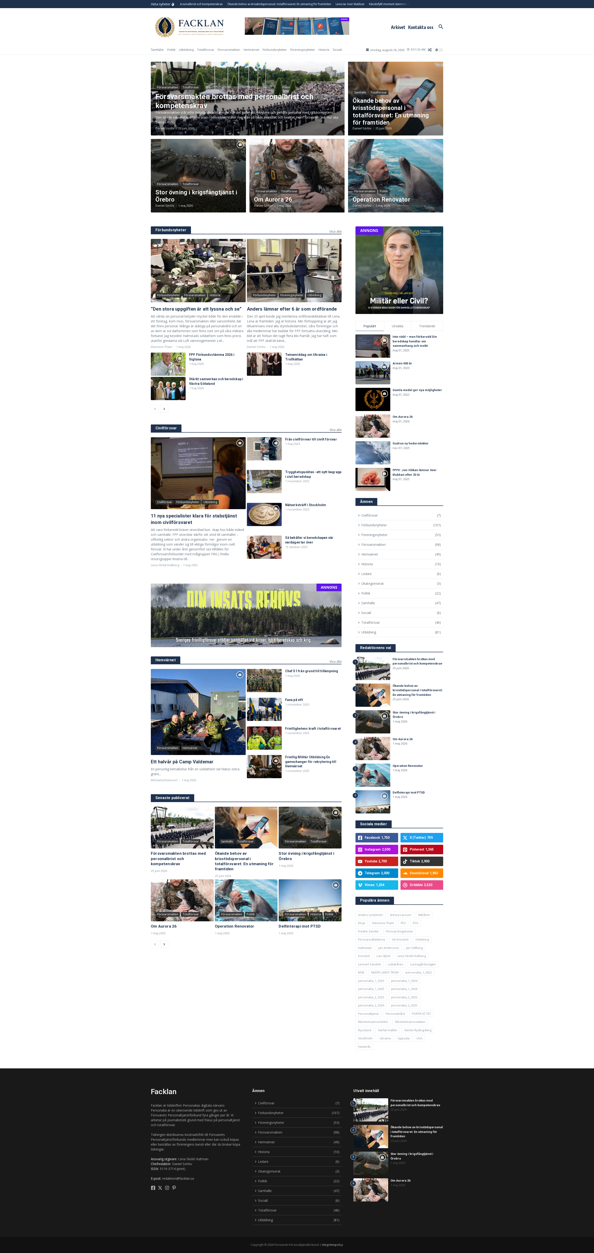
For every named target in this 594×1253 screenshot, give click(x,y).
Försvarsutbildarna (371, 939)
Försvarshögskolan (399, 931)
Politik (171, 49)
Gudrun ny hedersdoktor (411, 443)
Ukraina (385, 1038)
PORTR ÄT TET (421, 1014)
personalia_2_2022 (371, 997)
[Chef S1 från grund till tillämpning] (264, 680)
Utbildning (186, 49)
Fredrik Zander (368, 931)
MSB (361, 972)
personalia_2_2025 (404, 1005)
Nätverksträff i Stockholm (305, 505)
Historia (324, 49)
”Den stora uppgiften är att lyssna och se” (196, 309)
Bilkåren (424, 915)
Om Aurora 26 (273, 199)
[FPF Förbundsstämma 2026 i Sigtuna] (168, 364)
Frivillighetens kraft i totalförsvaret (313, 728)
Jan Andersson (388, 948)
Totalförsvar (205, 49)
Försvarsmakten (229, 49)
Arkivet (398, 27)
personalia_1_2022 (419, 972)
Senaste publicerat (172, 798)
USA (419, 1038)
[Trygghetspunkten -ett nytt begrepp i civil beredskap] (264, 481)
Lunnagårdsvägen (423, 964)
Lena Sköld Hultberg (411, 956)
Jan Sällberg (414, 948)
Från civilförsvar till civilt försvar (311, 439)
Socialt (337, 49)
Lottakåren (395, 964)
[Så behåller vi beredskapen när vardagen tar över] (264, 547)
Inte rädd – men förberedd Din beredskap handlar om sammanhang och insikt (415, 341)
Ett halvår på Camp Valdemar (182, 762)
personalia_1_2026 (404, 989)
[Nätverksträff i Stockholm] (264, 514)
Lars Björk (384, 956)
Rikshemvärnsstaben (410, 1022)
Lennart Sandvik (369, 964)
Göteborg (422, 939)
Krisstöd (364, 956)
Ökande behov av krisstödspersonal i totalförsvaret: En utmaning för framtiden (391, 111)
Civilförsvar (164, 502)
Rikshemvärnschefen (373, 1022)
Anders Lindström (370, 915)
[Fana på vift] (264, 709)
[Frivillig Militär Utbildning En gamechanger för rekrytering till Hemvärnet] (264, 766)
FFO (403, 923)
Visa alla (335, 231)
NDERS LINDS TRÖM (385, 972)
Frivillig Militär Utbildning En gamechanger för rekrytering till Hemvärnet (310, 761)
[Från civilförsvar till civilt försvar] (264, 448)
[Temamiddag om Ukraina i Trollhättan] (264, 364)
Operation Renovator (381, 199)
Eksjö (361, 923)
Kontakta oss (420, 27)
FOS (415, 923)
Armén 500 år (402, 363)
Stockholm (365, 1038)
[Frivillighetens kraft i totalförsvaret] (264, 738)
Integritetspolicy (332, 1245)
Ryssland (364, 1030)
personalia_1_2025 (371, 989)
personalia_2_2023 (404, 997)
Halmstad (364, 948)
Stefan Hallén (387, 1030)
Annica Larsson (400, 915)
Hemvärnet (251, 49)
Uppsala (404, 1038)
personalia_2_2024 (371, 1005)
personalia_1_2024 (404, 981)
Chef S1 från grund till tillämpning (311, 671)
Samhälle (157, 49)
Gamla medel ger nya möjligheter (417, 390)
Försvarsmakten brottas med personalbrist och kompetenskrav (178, 858)
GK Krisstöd (400, 939)
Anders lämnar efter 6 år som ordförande (292, 309)
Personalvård (395, 1014)
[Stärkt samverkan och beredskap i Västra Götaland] (168, 388)
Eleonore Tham (383, 923)
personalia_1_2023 (371, 981)
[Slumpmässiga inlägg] (430, 50)
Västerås (364, 1046)
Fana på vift (294, 700)
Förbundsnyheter (275, 49)
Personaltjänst (368, 1014)
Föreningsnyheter (302, 49)
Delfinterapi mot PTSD (300, 926)
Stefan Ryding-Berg (417, 1030)
